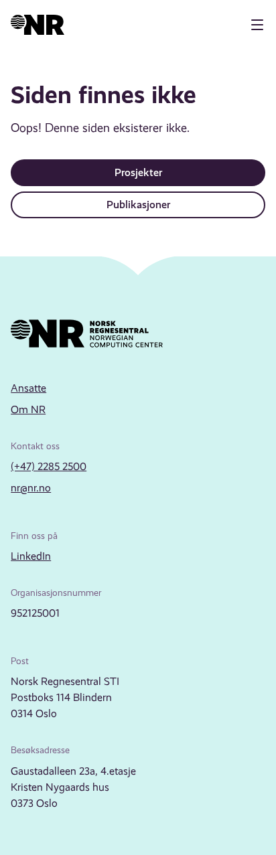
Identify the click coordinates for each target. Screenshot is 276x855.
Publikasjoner (138, 204)
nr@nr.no (31, 487)
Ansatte (28, 388)
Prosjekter (138, 172)
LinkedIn (31, 556)
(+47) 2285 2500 (48, 466)
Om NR (28, 409)
